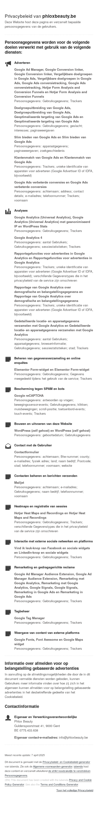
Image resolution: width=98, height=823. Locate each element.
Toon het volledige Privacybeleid (74, 790)
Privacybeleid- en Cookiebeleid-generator (66, 762)
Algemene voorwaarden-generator (52, 766)
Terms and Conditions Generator (59, 784)
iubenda (78, 766)
